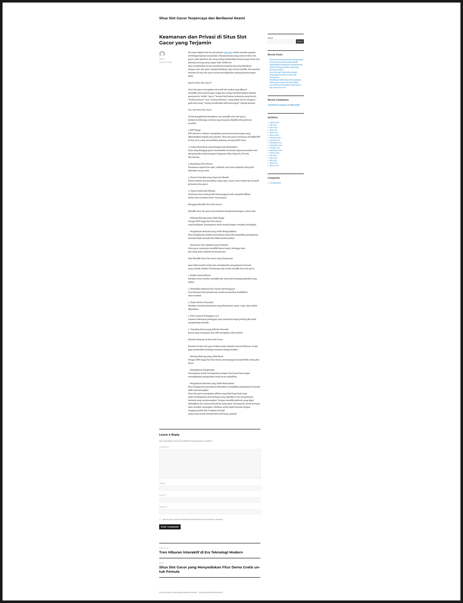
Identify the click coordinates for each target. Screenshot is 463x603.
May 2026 (273, 130)
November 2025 (276, 145)
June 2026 (273, 128)
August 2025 (274, 153)
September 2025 (276, 150)
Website (163, 507)
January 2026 (275, 140)
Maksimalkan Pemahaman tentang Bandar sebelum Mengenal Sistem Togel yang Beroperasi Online (286, 67)
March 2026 (274, 135)
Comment (164, 447)
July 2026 (273, 125)
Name (162, 483)
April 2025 (274, 163)
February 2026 (275, 138)
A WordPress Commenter (277, 105)
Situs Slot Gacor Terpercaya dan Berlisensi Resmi (202, 18)
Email (162, 495)
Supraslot (227, 52)
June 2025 (273, 158)
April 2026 (274, 133)
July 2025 (273, 155)
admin (161, 59)
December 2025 (276, 143)
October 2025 (275, 148)
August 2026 (274, 122)
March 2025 (274, 166)
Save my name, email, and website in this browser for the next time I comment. (192, 519)
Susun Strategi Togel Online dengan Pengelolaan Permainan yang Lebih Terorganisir (283, 74)
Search (270, 38)
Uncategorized (275, 183)
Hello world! (295, 105)
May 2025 (273, 160)
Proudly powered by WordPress (211, 592)
